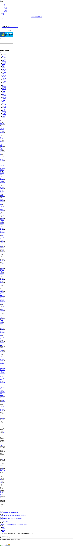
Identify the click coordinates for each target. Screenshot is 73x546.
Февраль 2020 (4, 112)
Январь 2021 (4, 104)
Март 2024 (3, 76)
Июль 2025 (3, 64)
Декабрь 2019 (4, 114)
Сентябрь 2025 (4, 62)
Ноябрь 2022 (4, 87)
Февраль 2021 (4, 103)
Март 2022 (3, 93)
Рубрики (3, 3)
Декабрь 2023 (4, 78)
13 (0, 127)
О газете (3, 14)
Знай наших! (5, 11)
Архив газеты (4, 12)
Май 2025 (3, 65)
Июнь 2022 (3, 91)
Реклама (3, 531)
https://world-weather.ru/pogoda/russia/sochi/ (36, 17)
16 (2, 127)
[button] (2, 1)
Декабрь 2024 (4, 69)
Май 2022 (3, 92)
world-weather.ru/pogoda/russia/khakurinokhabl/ (36, 16)
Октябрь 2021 (4, 97)
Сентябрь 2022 (4, 89)
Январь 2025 (4, 68)
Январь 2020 (4, 113)
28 (1, 129)
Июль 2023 (3, 82)
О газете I (3, 529)
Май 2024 (3, 74)
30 (2, 129)
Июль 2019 (3, 116)
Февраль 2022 (4, 94)
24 (0, 124)
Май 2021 (3, 101)
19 (3, 132)
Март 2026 (3, 58)
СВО (4, 4)
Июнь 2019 (3, 117)
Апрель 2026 (4, 57)
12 (1, 136)
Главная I (3, 526)
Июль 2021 (3, 99)
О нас (3, 13)
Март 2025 (3, 67)
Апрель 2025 (4, 66)
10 (0, 123)
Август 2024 (4, 72)
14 (3, 123)
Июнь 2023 (3, 83)
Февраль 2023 (4, 86)
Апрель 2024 (4, 75)
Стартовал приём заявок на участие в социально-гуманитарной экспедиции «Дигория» (13, 515)
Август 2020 (4, 108)
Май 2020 (3, 110)
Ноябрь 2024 (4, 70)
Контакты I (3, 530)
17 (3, 127)
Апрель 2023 (4, 84)
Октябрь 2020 (4, 106)
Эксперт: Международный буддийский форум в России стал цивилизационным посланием (13, 524)
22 (3, 137)
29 (0, 133)
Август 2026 (4, 54)
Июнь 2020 (3, 109)
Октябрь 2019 (4, 115)
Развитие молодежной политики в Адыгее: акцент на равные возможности (11, 518)
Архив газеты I (4, 528)
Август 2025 (4, 63)
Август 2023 (4, 81)
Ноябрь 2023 (4, 79)
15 (0, 132)
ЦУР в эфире (5, 10)
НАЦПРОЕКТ (6, 7)
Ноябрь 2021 (4, 96)
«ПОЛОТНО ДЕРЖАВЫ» (4, 521)
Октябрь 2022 (4, 88)
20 (0, 128)
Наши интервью (6, 9)
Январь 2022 (4, 95)
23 (2, 128)
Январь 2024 (4, 77)
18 (2, 132)
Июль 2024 (3, 73)
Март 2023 (3, 85)
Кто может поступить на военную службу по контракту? (10, 27)
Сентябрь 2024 (4, 71)
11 (1, 123)
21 (1, 128)
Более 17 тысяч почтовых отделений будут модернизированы (9, 512)
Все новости (5, 8)
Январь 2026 (4, 59)
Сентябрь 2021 (4, 98)
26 (1, 138)
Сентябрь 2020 (4, 107)
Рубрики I (3, 527)
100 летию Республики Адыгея (8, 6)
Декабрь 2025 (4, 60)
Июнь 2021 (3, 100)
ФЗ (4, 5)
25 (1, 124)
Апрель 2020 (4, 111)
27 (2, 124)
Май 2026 (3, 56)
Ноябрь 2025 (4, 61)
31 (3, 129)
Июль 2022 (3, 90)
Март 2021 (3, 102)
